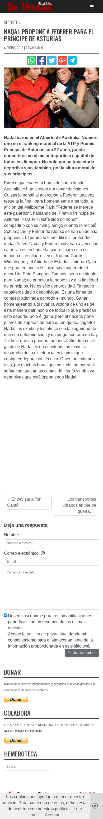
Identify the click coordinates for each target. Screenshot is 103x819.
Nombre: (12, 535)
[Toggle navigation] (92, 6)
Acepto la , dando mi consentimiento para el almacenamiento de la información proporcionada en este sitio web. (50, 640)
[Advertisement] (51, 434)
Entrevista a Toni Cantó (25, 502)
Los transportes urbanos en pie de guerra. (79, 505)
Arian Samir (34, 47)
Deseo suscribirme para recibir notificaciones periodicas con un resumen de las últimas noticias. (50, 622)
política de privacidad (47, 634)
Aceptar (52, 815)
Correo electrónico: (22, 553)
